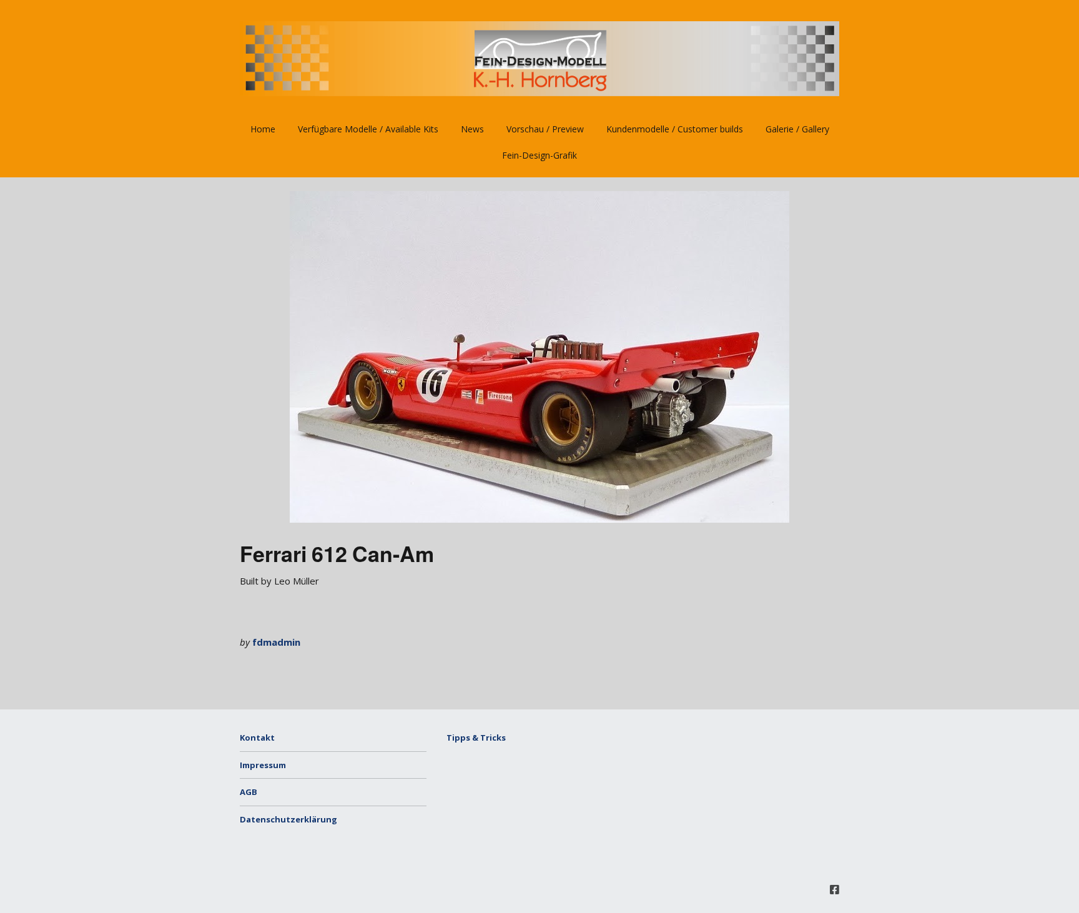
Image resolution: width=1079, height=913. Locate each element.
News (472, 129)
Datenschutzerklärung (288, 819)
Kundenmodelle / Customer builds (674, 129)
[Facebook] (834, 889)
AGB (248, 791)
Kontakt (257, 737)
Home (262, 129)
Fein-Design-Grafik (539, 155)
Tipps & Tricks (476, 737)
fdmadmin (276, 642)
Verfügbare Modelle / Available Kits (368, 129)
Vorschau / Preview (545, 129)
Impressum (263, 765)
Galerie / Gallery (797, 129)
